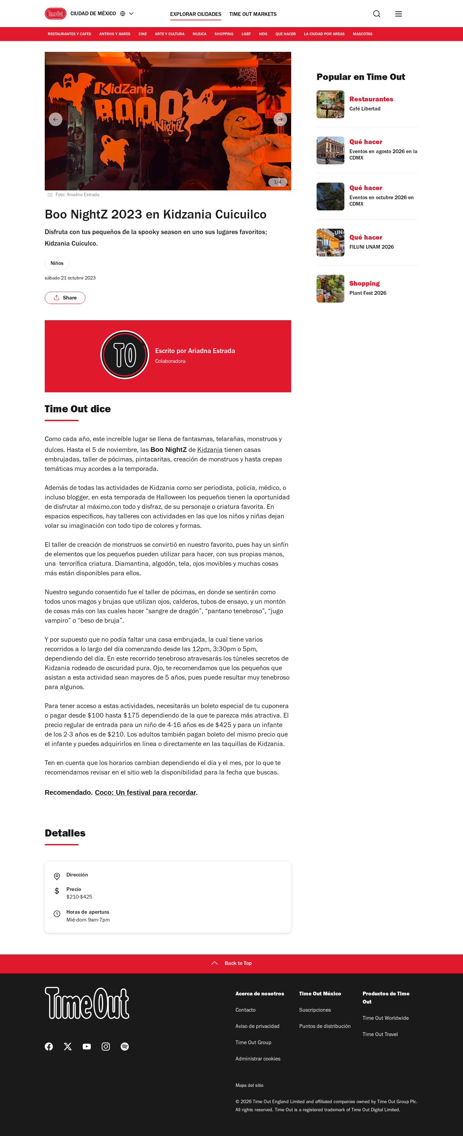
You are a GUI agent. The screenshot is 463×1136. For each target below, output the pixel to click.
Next (280, 119)
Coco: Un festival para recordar (145, 792)
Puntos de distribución (325, 1027)
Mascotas (363, 35)
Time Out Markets (253, 15)
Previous (55, 119)
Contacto (246, 1010)
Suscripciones (315, 1010)
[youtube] (87, 1046)
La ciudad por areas (324, 35)
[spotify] (125, 1046)
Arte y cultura (169, 35)
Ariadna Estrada (211, 352)
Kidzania (210, 451)
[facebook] (49, 1046)
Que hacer (286, 35)
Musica (199, 35)
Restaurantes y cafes (69, 35)
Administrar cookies (258, 1059)
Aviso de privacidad (258, 1027)
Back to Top (238, 964)
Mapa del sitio (249, 1086)
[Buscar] (377, 13)
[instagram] (106, 1046)
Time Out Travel (380, 1035)
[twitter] (68, 1046)
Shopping (224, 35)
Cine (143, 35)
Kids (263, 35)
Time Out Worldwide (386, 1018)
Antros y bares (114, 35)
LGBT (246, 35)
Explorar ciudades (195, 15)
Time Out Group (253, 1043)
